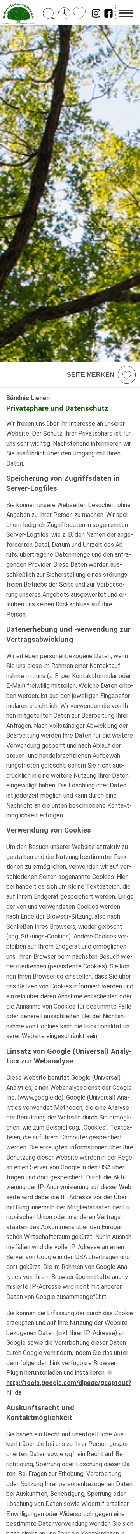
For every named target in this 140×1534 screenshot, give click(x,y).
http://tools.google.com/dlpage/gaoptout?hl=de (68, 1387)
